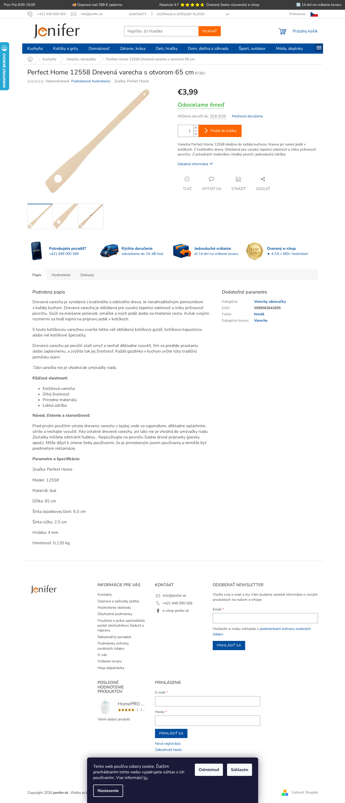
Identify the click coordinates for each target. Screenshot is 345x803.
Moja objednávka (111, 667)
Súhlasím (239, 770)
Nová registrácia (167, 743)
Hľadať (210, 31)
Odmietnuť (209, 770)
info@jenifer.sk (174, 595)
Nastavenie (108, 791)
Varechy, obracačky (270, 301)
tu (145, 778)
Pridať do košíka (223, 130)
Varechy (260, 320)
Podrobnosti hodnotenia (90, 81)
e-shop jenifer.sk (176, 610)
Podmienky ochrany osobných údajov (113, 646)
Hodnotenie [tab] (61, 275)
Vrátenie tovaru (110, 661)
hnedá (259, 314)
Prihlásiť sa (229, 645)
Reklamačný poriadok (114, 637)
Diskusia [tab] (87, 275)
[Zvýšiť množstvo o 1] (195, 128)
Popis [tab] (36, 275)
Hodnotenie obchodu (114, 607)
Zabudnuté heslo (168, 749)
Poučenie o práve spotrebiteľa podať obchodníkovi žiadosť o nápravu (121, 625)
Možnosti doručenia (247, 116)
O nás (102, 654)
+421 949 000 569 (177, 603)
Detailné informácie (193, 164)
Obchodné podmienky (115, 614)
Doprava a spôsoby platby (181, 14)
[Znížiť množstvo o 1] (195, 134)
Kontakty (138, 14)
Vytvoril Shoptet (305, 792)
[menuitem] (35, 48)
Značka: (131, 81)
